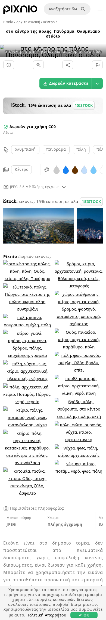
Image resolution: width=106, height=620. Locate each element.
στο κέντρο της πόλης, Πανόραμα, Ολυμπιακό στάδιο (53, 34)
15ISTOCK (91, 201)
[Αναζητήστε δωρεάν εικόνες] (84, 9)
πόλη (81, 149)
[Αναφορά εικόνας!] (97, 64)
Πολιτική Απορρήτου (46, 615)
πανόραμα (56, 149)
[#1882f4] (65, 169)
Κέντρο (21, 169)
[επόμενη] (100, 44)
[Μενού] (100, 9)
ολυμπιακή (25, 149)
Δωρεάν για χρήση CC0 (33, 126)
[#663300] (75, 169)
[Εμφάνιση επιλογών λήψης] (97, 83)
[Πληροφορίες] (8, 64)
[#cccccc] (56, 169)
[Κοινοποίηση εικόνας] (67, 64)
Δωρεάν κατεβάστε (68, 83)
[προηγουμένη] (6, 44)
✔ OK (84, 615)
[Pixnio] (20, 10)
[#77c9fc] (93, 169)
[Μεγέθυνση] (38, 64)
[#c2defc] (84, 169)
